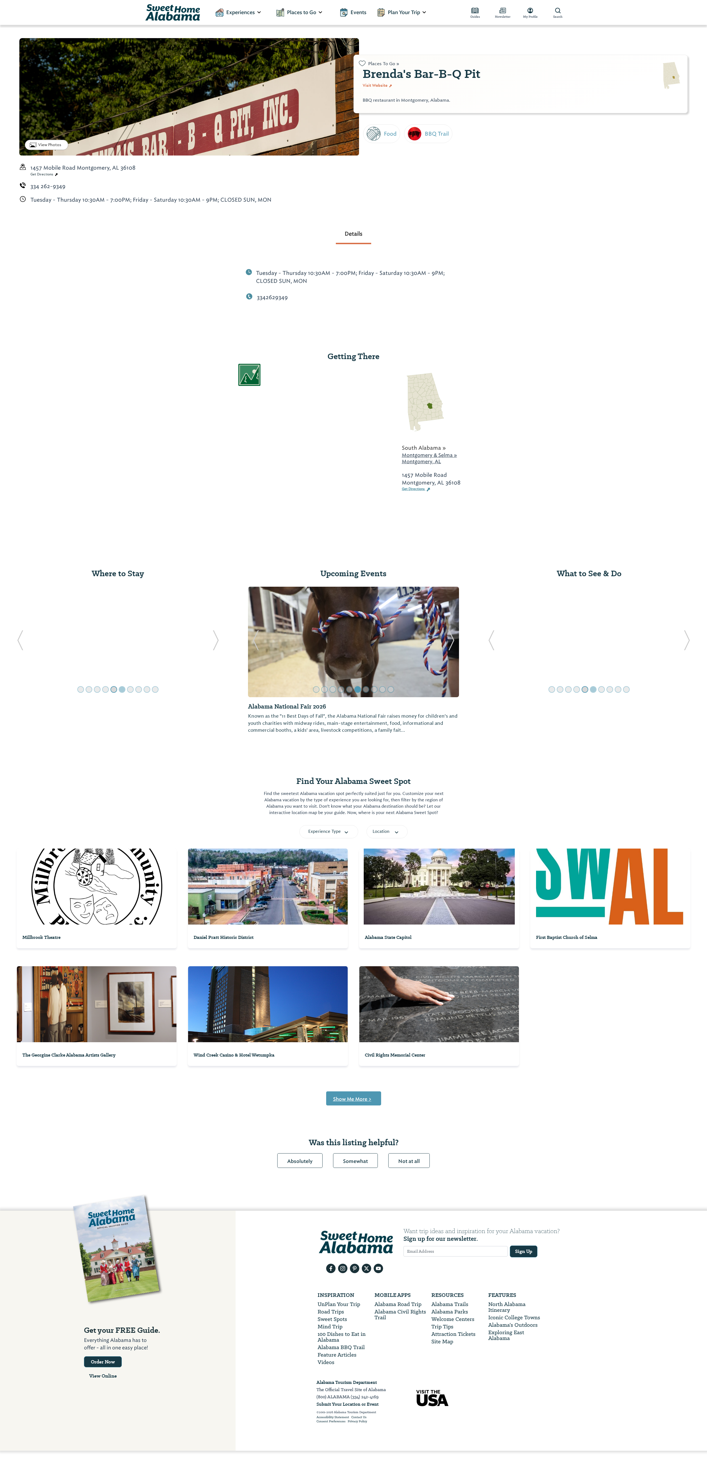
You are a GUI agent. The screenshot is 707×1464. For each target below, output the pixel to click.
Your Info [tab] (384, 62)
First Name (379, 90)
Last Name (379, 115)
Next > (374, 197)
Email (371, 140)
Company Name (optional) (402, 166)
